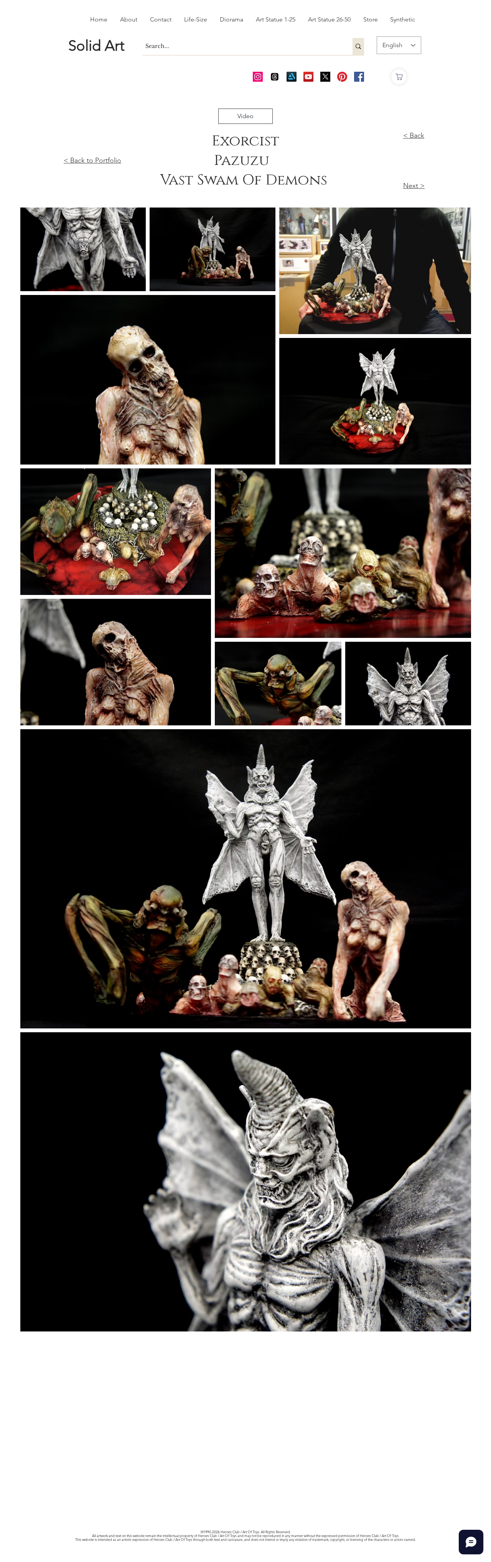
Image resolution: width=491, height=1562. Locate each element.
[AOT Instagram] (258, 77)
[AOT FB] (359, 77)
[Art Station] (292, 77)
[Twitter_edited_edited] (325, 77)
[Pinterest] (342, 77)
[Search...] (358, 46)
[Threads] (275, 77)
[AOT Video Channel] (308, 77)
